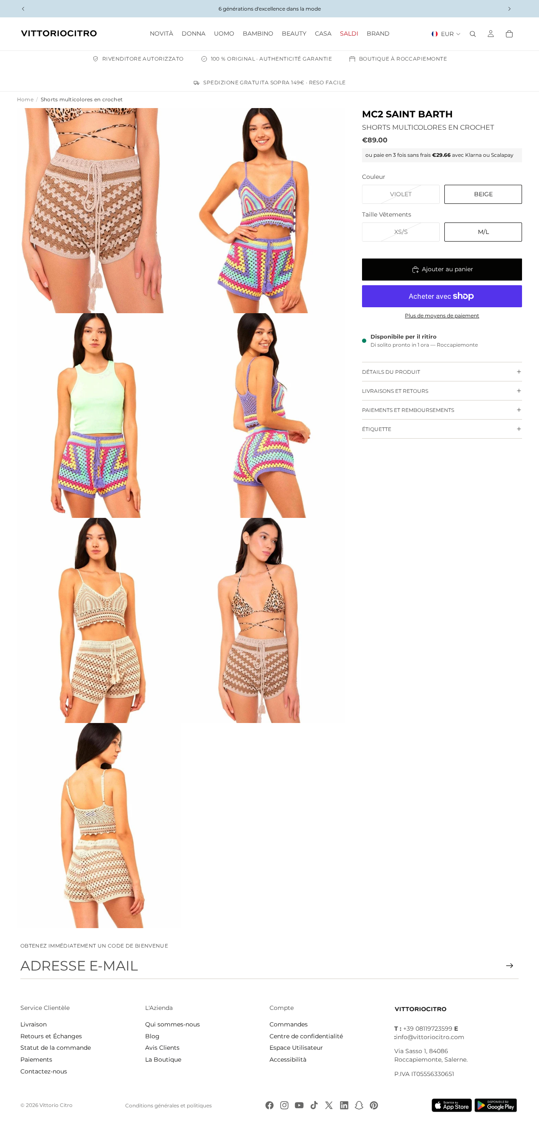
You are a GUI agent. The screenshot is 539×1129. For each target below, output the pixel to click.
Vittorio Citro (56, 1105)
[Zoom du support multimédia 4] (263, 415)
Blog (152, 1036)
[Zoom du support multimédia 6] (263, 620)
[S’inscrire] (510, 966)
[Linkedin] (344, 1105)
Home (25, 99)
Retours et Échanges (51, 1036)
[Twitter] (329, 1105)
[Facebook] (269, 1105)
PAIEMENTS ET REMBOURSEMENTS (408, 410)
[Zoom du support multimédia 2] (263, 210)
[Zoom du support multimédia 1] (99, 210)
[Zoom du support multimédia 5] (99, 620)
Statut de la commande (55, 1047)
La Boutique (163, 1059)
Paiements (36, 1059)
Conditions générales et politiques (168, 1105)
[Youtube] (299, 1105)
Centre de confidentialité (306, 1036)
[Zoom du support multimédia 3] (99, 415)
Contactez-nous (43, 1071)
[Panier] (509, 34)
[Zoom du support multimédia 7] (99, 825)
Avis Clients (162, 1047)
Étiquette (376, 429)
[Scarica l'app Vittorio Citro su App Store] (452, 1105)
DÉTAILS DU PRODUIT (391, 372)
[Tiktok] (314, 1105)
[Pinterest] (374, 1105)
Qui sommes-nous (172, 1024)
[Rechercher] (472, 34)
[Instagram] (284, 1105)
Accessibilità (288, 1059)
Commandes (289, 1024)
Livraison (33, 1024)
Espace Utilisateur (296, 1047)
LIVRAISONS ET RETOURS (395, 391)
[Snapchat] (359, 1105)
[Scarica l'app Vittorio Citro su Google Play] (497, 1105)
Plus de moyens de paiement (442, 316)
